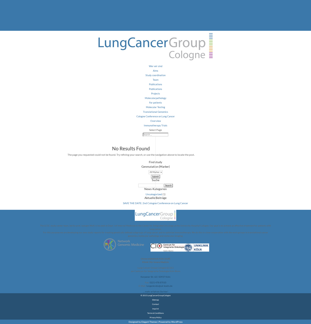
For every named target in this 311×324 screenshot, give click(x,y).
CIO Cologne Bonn (155, 6)
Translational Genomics (155, 111)
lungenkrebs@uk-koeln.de (159, 285)
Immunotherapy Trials (155, 125)
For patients (155, 102)
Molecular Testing (155, 107)
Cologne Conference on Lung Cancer (155, 116)
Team (155, 79)
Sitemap (155, 300)
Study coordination (155, 75)
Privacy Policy (155, 19)
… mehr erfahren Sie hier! (155, 291)
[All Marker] (156, 171)
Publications (155, 84)
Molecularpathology (155, 98)
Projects (155, 93)
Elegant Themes (149, 321)
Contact (155, 10)
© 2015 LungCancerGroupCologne (156, 295)
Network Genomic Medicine (155, 2)
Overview (155, 120)
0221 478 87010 (158, 282)
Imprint (155, 15)
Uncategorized (154, 194)
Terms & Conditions (155, 313)
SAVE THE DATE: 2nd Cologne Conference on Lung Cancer (155, 203)
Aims (155, 70)
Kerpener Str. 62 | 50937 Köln (155, 276)
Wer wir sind (155, 66)
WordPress (177, 321)
